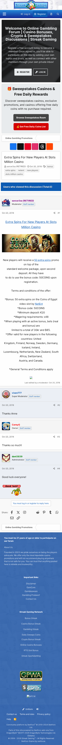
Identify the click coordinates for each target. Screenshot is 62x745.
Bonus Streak (31, 618)
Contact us (12, 714)
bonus (50, 166)
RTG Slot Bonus (31, 650)
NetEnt (39, 303)
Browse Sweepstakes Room (31, 117)
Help (9, 719)
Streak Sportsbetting (31, 656)
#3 (58, 436)
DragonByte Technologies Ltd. (43, 733)
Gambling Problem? (31, 595)
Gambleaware (31, 591)
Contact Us (31, 599)
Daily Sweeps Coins (31, 634)
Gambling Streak (31, 629)
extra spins (10, 170)
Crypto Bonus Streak (31, 639)
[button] (4, 14)
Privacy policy (43, 714)
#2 (59, 405)
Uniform (29, 709)
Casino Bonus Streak (31, 623)
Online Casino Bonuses (31, 645)
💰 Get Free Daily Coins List (31, 126)
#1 (59, 213)
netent (21, 170)
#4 (58, 468)
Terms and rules (27, 714)
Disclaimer (31, 583)
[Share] (54, 213)
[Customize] (38, 709)
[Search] (58, 14)
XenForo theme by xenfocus (33, 741)
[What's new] (51, 14)
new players (32, 170)
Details (31, 736)
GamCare (31, 587)
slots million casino (14, 174)
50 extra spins (42, 260)
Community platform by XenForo (31, 726)
